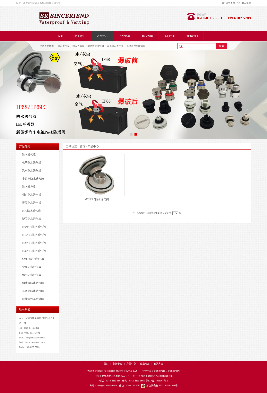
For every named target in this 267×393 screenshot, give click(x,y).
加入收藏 (246, 3)
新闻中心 (169, 36)
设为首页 (230, 3)
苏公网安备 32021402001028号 (161, 385)
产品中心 (102, 36)
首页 (60, 36)
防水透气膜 (63, 46)
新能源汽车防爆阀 (135, 46)
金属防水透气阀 (115, 46)
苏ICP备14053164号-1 (157, 380)
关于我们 (79, 36)
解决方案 (147, 36)
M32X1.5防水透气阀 (97, 199)
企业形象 (124, 36)
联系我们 (192, 36)
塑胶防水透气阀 (95, 46)
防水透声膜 (78, 46)
